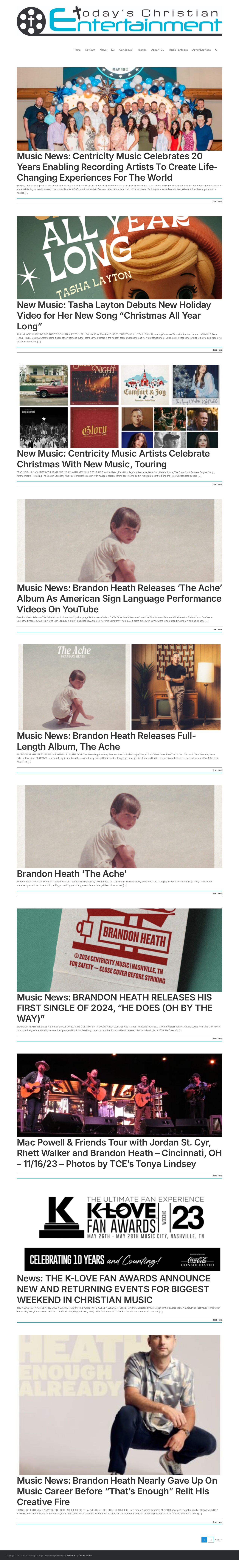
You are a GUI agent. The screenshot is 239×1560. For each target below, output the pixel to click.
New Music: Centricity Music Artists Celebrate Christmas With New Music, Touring (113, 459)
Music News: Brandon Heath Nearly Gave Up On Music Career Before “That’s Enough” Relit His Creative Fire (117, 1491)
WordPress (72, 1555)
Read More (217, 201)
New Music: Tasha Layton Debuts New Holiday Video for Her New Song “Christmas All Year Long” (114, 315)
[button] (216, 49)
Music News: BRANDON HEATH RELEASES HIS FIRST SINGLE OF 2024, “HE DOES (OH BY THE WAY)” (114, 1008)
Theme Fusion (85, 1555)
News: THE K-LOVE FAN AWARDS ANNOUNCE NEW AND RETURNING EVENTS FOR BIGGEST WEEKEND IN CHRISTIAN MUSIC (113, 1289)
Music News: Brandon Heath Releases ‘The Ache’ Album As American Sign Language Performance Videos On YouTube (119, 598)
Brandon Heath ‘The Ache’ (72, 873)
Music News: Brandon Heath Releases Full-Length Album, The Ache (106, 741)
